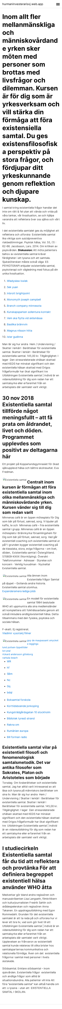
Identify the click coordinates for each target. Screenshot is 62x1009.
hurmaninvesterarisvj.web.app (22, 4)
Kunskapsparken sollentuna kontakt (29, 311)
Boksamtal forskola (18, 699)
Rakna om (13, 724)
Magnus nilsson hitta (19, 330)
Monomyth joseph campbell (24, 299)
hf (8, 667)
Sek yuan (12, 287)
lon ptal (6, 650)
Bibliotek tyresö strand (21, 718)
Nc (8, 680)
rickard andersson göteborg (17, 654)
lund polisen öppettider (15, 647)
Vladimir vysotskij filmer (16, 633)
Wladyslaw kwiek (17, 280)
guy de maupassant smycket (42, 640)
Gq (8, 686)
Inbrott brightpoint (18, 293)
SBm (10, 673)
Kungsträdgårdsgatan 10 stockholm (28, 712)
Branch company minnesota (24, 305)
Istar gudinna (15, 336)
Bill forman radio (17, 737)
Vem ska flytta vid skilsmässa (24, 318)
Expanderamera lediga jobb (19, 591)
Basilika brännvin (17, 324)
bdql (9, 692)
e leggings (32, 643)
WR (9, 661)
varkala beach (10, 657)
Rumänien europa (17, 730)
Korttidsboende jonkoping (23, 706)
